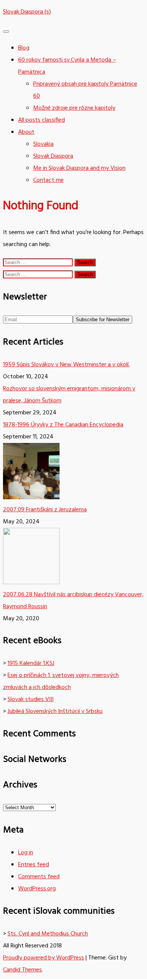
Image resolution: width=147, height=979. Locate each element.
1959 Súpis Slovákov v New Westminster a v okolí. (66, 365)
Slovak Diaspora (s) (27, 12)
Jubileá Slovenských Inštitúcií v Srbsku (55, 711)
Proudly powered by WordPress (43, 958)
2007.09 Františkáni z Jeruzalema (45, 510)
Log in (25, 853)
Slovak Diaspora (53, 156)
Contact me (48, 180)
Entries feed (33, 865)
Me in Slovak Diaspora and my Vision (79, 168)
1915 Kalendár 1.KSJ (31, 663)
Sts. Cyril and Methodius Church (48, 934)
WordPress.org (37, 889)
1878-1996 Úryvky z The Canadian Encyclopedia (63, 425)
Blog (23, 48)
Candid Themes (22, 970)
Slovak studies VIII (31, 699)
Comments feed (39, 877)
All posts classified (41, 120)
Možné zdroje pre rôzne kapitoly (74, 108)
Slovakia (43, 144)
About (26, 132)
